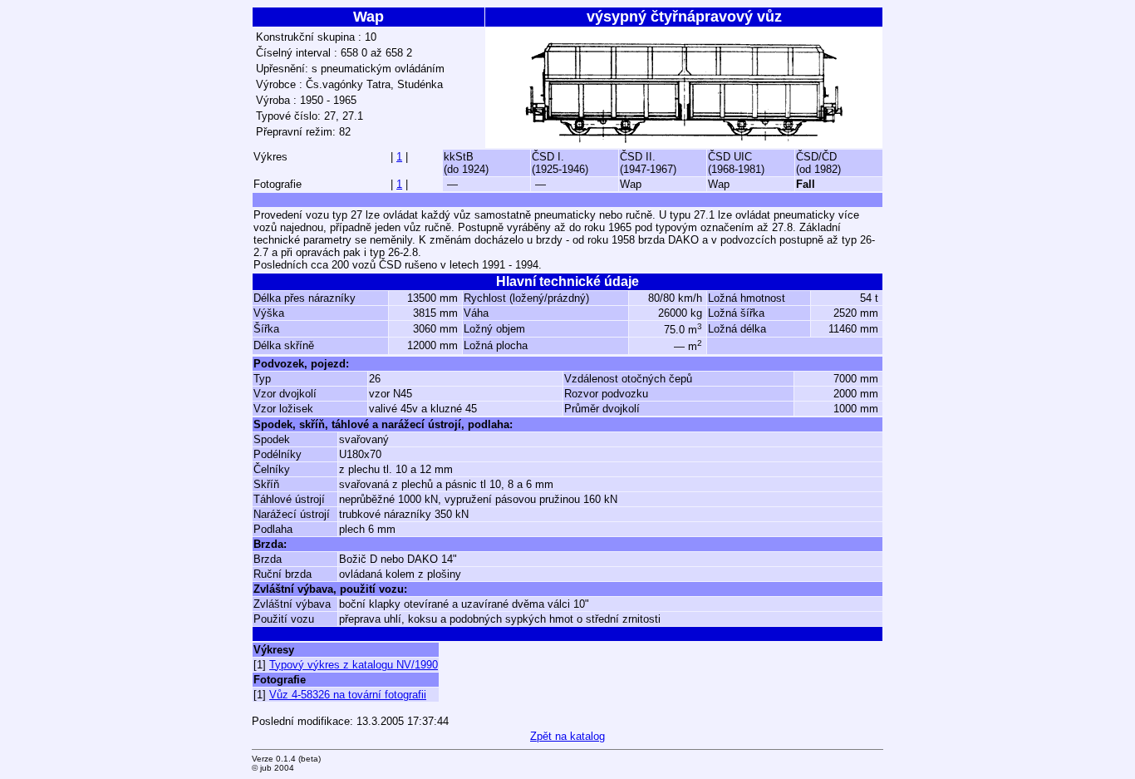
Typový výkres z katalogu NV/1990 (353, 664)
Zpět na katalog (567, 736)
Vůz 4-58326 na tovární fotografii (347, 694)
